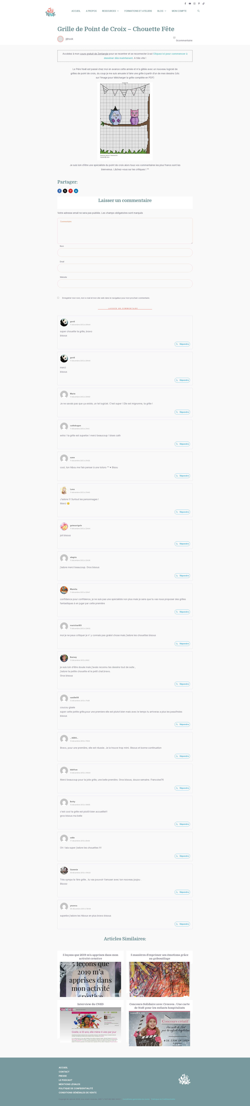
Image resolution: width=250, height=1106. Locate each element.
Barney (73, 657)
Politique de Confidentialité (163, 1099)
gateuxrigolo (76, 525)
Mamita (73, 589)
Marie (72, 394)
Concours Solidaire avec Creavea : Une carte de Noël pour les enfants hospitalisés (159, 1023)
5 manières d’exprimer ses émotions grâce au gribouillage (159, 974)
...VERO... (74, 738)
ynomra (73, 906)
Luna (72, 489)
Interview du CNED (90, 1023)
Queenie (74, 869)
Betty (72, 801)
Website (63, 277)
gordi (72, 321)
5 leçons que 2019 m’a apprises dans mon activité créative (90, 974)
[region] (34, 1082)
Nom (62, 246)
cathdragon (75, 425)
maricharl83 (76, 625)
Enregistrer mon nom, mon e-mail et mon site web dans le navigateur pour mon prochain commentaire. (106, 298)
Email (62, 261)
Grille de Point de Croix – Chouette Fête (115, 29)
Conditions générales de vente (136, 1099)
